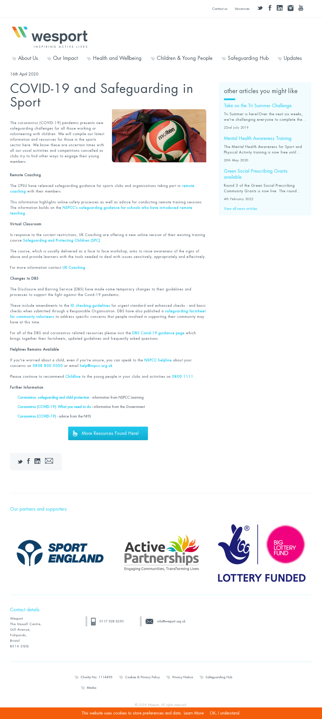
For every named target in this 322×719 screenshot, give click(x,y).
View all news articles (240, 208)
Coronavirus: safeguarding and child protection (53, 397)
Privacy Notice (182, 677)
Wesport (52, 36)
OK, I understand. (225, 713)
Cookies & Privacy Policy (142, 677)
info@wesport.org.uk (171, 621)
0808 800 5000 (48, 365)
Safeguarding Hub (248, 58)
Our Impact (65, 58)
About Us (28, 58)
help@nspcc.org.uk (96, 365)
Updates (293, 58)
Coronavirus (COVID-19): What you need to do (54, 406)
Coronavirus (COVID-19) (37, 416)
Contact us (219, 8)
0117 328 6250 (111, 621)
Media (91, 687)
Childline (73, 376)
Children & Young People (185, 58)
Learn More (194, 713)
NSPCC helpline (158, 360)
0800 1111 (182, 376)
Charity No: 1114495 (96, 677)
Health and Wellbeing (117, 58)
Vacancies (242, 8)
